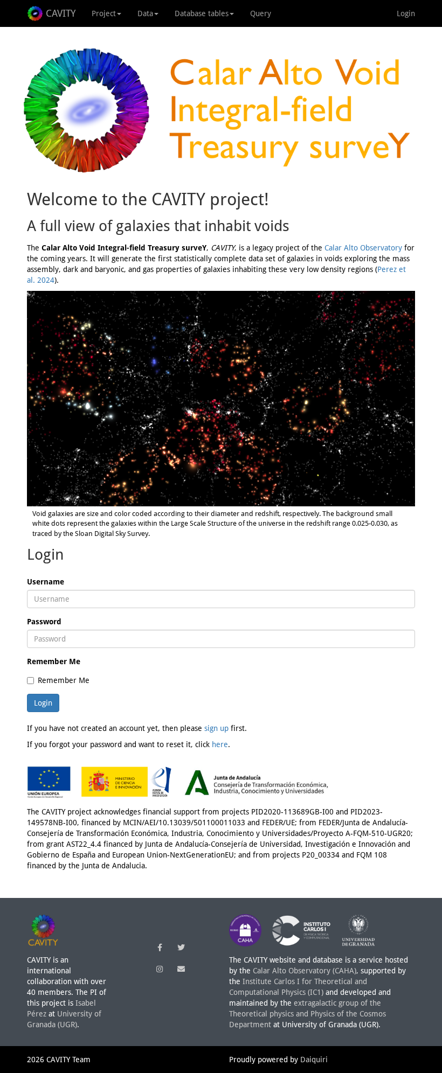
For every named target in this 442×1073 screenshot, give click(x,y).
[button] (159, 947)
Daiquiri (314, 1059)
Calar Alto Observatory (363, 247)
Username (45, 581)
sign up (216, 728)
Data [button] (145, 13)
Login (406, 13)
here (220, 744)
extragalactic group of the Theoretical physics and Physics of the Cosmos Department (307, 1014)
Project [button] (104, 13)
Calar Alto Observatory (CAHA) (304, 970)
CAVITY (60, 13)
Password (44, 621)
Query (260, 13)
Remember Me (53, 661)
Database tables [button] (202, 13)
